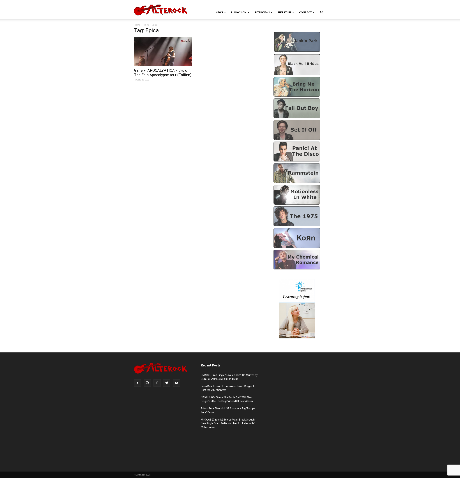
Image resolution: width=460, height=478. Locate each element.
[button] (321, 12)
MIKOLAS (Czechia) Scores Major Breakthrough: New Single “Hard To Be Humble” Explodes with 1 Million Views (228, 423)
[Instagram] (147, 383)
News (219, 12)
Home (137, 24)
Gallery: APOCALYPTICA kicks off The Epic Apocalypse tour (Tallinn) (162, 72)
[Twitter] (166, 383)
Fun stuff (284, 12)
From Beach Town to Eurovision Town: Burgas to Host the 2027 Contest (228, 388)
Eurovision (238, 12)
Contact (305, 12)
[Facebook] (137, 383)
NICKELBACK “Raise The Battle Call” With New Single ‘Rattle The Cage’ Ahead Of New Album (227, 399)
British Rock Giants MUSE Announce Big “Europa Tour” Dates (228, 410)
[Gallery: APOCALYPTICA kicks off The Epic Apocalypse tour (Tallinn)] (163, 51)
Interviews (262, 12)
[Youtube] (176, 383)
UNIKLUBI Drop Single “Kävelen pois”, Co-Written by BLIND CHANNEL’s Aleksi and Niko (229, 377)
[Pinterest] (157, 383)
